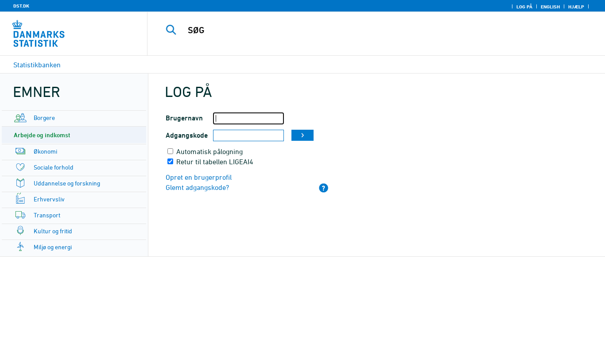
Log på (524, 7)
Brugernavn (184, 118)
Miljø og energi (53, 247)
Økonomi (45, 151)
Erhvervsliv (49, 199)
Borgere (44, 117)
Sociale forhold (54, 167)
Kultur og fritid (53, 231)
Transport (47, 215)
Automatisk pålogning (209, 151)
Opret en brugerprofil (199, 177)
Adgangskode (187, 135)
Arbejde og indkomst (42, 135)
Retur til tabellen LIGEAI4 (214, 162)
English (550, 7)
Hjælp (576, 7)
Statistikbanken (37, 65)
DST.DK (21, 6)
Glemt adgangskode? (197, 187)
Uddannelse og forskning (67, 183)
